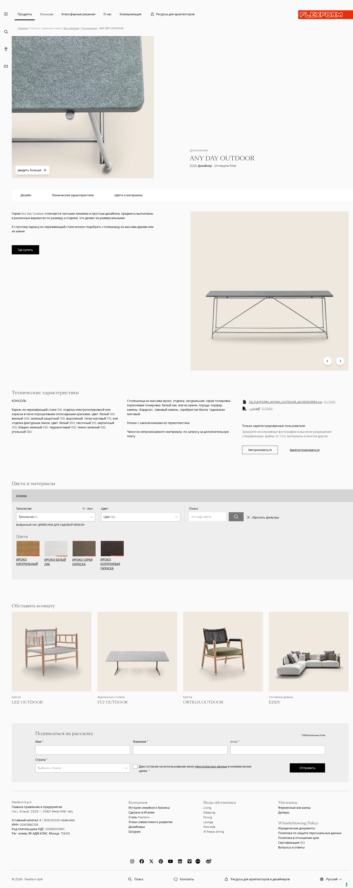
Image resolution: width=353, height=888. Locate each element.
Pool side (209, 826)
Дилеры (283, 812)
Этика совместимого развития (150, 822)
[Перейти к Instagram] (131, 861)
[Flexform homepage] (325, 14)
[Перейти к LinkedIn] (179, 861)
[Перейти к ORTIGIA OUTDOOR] (223, 652)
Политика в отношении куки (298, 837)
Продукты (25, 14)
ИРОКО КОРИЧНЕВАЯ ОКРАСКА (110, 564)
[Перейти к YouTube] (170, 861)
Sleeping (209, 812)
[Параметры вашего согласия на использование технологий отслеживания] (346, 884)
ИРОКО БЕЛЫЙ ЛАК (55, 562)
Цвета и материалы (128, 195)
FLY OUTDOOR (112, 702)
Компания (138, 802)
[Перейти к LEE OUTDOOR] (52, 652)
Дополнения (89, 28)
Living (207, 807)
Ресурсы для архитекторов (175, 14)
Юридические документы (296, 828)
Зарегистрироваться (305, 450)
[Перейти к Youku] (198, 861)
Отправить (307, 768)
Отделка (21, 495)
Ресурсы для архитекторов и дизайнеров (260, 879)
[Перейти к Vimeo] (189, 861)
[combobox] (55, 516)
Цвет (104, 508)
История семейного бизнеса (149, 807)
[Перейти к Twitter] (151, 861)
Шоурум (134, 831)
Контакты (187, 879)
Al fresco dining (213, 831)
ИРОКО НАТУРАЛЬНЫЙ (27, 562)
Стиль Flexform (139, 817)
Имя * (39, 741)
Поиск (193, 508)
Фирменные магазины (294, 807)
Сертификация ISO (291, 842)
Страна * (41, 759)
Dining (207, 817)
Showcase (46, 14)
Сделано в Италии (141, 812)
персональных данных (211, 766)
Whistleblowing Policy (298, 823)
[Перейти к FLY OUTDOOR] (137, 652)
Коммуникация (130, 14)
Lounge (208, 822)
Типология (23, 508)
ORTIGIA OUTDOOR (203, 702)
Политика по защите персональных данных (309, 833)
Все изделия (71, 28)
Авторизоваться (260, 450)
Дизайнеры (137, 826)
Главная (23, 28)
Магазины (287, 802)
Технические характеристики (73, 195)
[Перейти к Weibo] (208, 861)
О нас (108, 14)
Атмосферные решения (78, 14)
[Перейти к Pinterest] (160, 861)
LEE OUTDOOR (27, 702)
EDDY (274, 702)
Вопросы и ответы (291, 847)
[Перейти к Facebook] (141, 861)
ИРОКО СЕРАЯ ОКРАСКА (82, 562)
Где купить (25, 249)
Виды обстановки (219, 802)
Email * (235, 741)
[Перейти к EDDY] (309, 652)
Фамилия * (140, 741)
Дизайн (26, 195)
